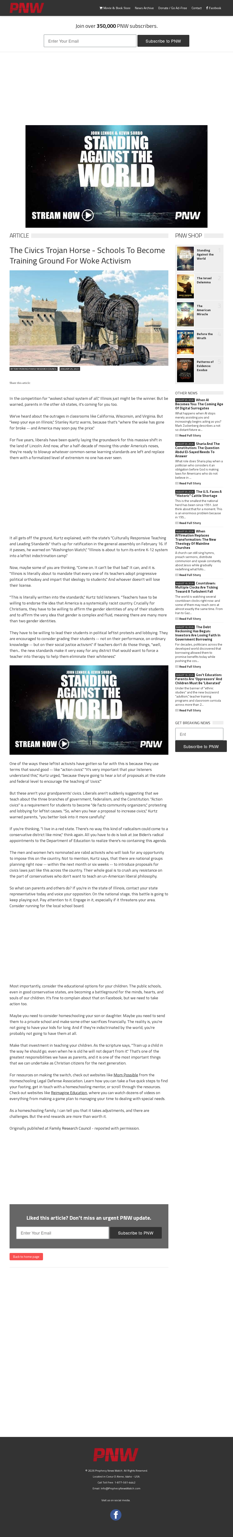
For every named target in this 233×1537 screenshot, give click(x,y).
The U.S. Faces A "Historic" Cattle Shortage (198, 494)
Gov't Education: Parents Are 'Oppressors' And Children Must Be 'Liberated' (198, 679)
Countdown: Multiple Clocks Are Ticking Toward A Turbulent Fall (196, 587)
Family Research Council (70, 1128)
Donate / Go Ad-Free (172, 7)
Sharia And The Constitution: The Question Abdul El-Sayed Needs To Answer (197, 450)
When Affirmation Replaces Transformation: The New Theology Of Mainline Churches (195, 539)
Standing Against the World (205, 254)
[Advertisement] (116, 89)
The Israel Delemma (204, 280)
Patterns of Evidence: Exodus (205, 366)
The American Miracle (204, 310)
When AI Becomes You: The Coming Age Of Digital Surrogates (199, 404)
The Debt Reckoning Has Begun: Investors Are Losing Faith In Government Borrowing (197, 633)
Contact (197, 7)
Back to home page (26, 1256)
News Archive (144, 7)
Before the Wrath (205, 336)
